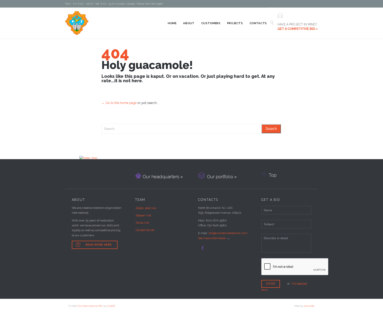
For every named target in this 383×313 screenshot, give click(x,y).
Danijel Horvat (145, 230)
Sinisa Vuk (142, 222)
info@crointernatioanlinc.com (227, 233)
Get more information (212, 238)
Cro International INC (90, 305)
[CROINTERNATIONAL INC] (76, 23)
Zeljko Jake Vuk (146, 208)
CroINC (111, 305)
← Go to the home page (119, 103)
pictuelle (309, 305)
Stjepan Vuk (143, 215)
